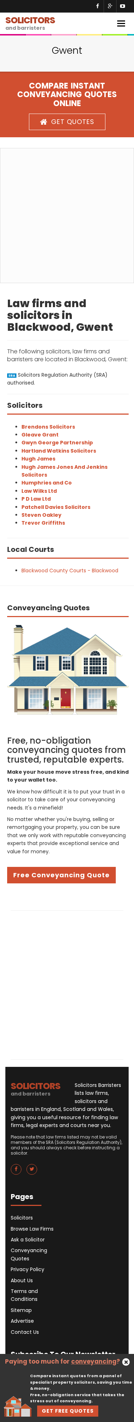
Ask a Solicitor (28, 1239)
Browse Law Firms (32, 1228)
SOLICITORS (30, 23)
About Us (22, 1280)
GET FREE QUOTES (68, 1410)
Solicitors (22, 1217)
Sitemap (21, 1310)
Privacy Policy (27, 1269)
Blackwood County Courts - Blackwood (69, 570)
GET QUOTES (72, 121)
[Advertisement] (67, 215)
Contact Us (25, 1332)
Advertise (22, 1321)
